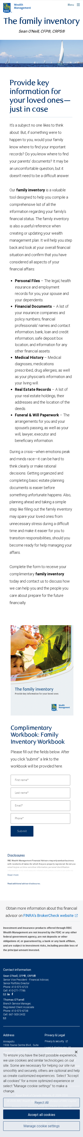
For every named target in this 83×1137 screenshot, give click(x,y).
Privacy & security (54, 1041)
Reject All (42, 1102)
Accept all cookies (41, 1114)
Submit (22, 831)
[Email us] (5, 994)
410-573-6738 (19, 1011)
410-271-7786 (17, 990)
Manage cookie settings (42, 1126)
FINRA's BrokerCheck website (48, 915)
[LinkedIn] (9, 994)
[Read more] (13, 874)
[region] (41, 1092)
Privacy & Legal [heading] (55, 1035)
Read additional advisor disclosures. (23, 883)
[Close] (76, 1052)
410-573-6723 (19, 987)
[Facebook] (12, 994)
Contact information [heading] (17, 970)
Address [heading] (8, 1035)
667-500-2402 (17, 1014)
